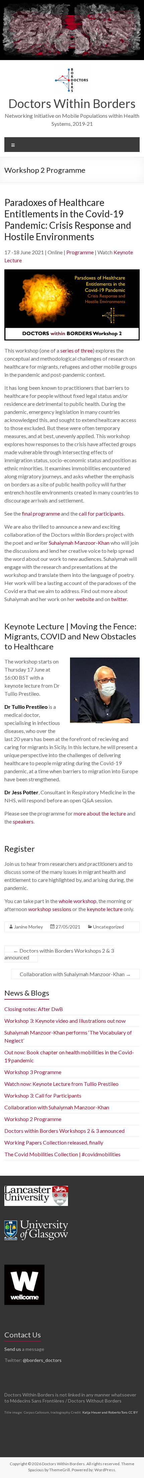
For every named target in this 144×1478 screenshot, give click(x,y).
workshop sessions (49, 909)
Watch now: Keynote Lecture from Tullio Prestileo (61, 1083)
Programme (80, 252)
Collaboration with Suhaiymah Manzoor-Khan (75, 974)
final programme (41, 513)
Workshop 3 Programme (32, 1072)
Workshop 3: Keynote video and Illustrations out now (65, 1020)
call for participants (101, 513)
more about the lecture (100, 813)
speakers (23, 821)
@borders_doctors (42, 1360)
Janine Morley (28, 927)
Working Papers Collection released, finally (53, 1142)
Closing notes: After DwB (33, 1009)
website (85, 599)
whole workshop (77, 901)
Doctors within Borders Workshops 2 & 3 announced (59, 953)
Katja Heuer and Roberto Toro (104, 1412)
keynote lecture (105, 909)
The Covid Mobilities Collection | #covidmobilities (62, 1154)
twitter (119, 599)
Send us (12, 1349)
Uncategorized (108, 927)
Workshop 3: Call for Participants (42, 1095)
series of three (76, 350)
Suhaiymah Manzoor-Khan (79, 542)
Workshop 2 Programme (32, 1119)
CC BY (133, 1412)
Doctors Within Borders (72, 103)
